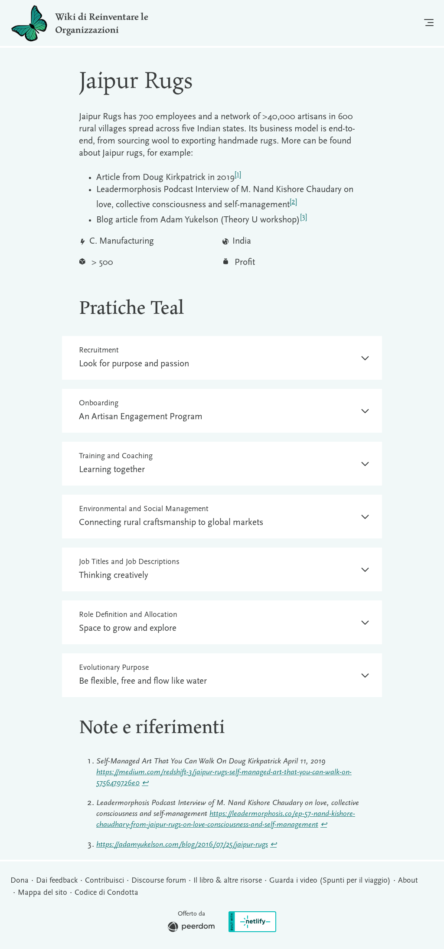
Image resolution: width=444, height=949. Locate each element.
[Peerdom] (191, 929)
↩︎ (145, 783)
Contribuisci (104, 881)
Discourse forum (158, 881)
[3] (303, 217)
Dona (19, 881)
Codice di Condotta (106, 893)
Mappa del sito (42, 893)
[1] (238, 174)
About (408, 881)
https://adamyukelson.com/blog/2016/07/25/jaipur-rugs (182, 845)
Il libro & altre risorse (227, 881)
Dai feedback (57, 881)
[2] (293, 201)
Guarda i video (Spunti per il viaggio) (330, 881)
